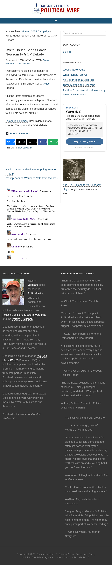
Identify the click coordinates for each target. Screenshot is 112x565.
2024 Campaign (25, 148)
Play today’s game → (85, 141)
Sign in (67, 51)
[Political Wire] (56, 8)
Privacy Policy (66, 554)
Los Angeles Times (17, 121)
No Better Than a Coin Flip (78, 79)
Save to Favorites (19, 133)
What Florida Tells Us (75, 74)
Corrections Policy (86, 554)
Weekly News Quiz (74, 69)
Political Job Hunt (12, 314)
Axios (46, 83)
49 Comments (24, 63)
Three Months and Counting (79, 85)
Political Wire (35, 293)
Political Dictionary (22, 319)
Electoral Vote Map (35, 314)
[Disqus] (32, 222)
